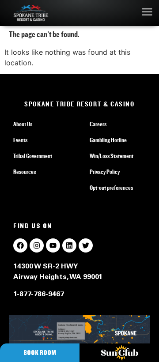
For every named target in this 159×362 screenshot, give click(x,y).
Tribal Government (32, 156)
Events (20, 140)
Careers (98, 124)
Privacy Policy (105, 172)
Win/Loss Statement (111, 156)
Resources (24, 172)
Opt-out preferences (111, 188)
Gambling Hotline (108, 140)
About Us (22, 124)
